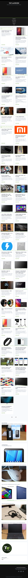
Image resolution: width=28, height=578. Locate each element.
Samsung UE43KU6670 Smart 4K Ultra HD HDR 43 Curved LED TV (20, 58)
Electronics (14, 20)
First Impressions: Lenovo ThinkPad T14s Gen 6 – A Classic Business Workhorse (13, 522)
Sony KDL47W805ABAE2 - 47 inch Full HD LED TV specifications (6, 96)
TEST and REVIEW (14, 3)
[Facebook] (19, 571)
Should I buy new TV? (19, 290)
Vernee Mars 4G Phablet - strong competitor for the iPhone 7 (6, 156)
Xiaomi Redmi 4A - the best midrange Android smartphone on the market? (20, 38)
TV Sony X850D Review (19, 116)
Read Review (3, 44)
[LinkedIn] (21, 571)
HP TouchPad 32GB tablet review (7, 445)
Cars (14, 24)
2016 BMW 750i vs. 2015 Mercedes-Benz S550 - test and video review (6, 195)
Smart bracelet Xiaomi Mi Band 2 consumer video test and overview (6, 348)
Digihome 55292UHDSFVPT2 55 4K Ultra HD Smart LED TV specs (20, 96)
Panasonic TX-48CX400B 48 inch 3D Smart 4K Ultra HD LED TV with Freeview (20, 272)
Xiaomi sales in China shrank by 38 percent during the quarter (20, 136)
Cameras (14, 23)
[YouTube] (23, 571)
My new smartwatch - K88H (6, 290)
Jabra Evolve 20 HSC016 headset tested (8, 503)
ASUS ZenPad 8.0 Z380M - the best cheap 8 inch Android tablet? (20, 309)
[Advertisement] (14, 11)
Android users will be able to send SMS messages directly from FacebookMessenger (20, 368)
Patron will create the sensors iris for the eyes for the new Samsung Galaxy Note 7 (20, 348)
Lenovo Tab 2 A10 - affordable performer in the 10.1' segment (11, 484)
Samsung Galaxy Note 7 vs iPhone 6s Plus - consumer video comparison (20, 195)
